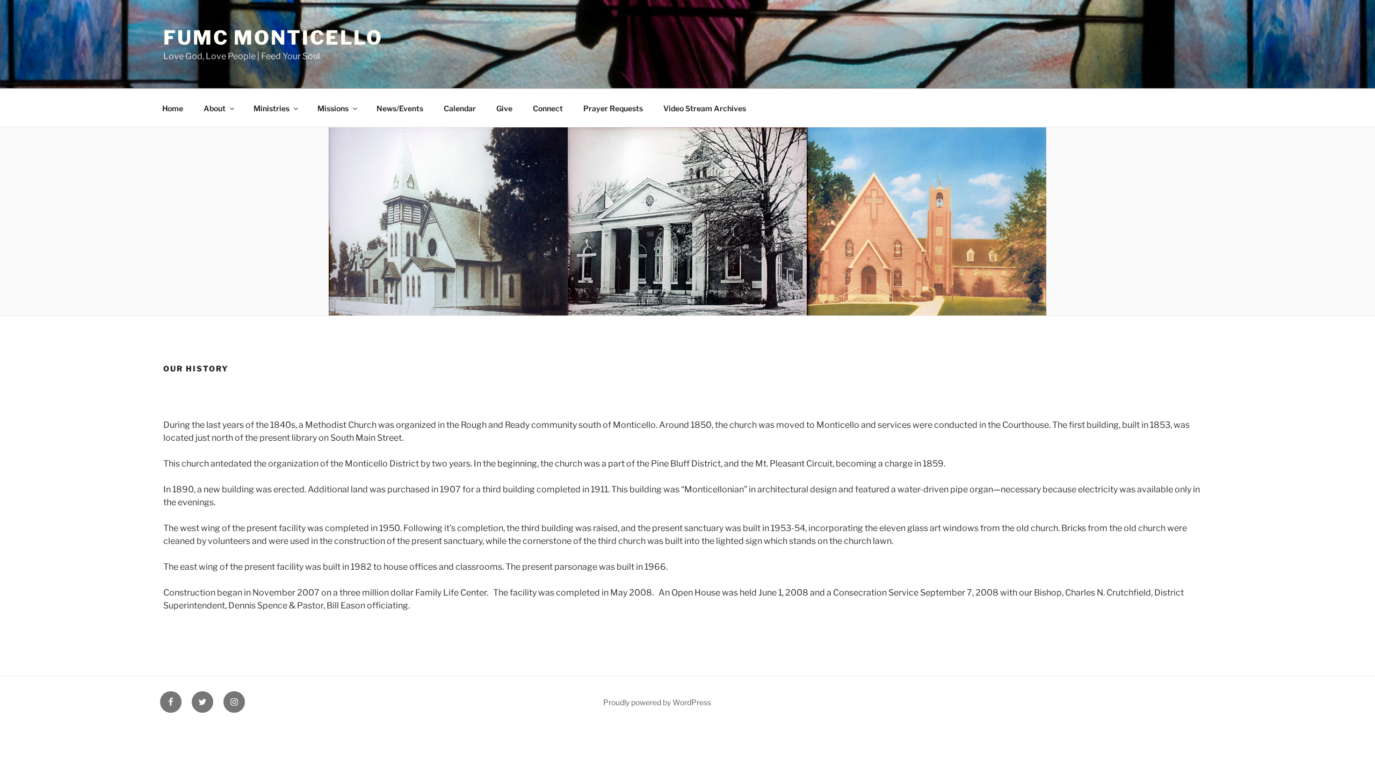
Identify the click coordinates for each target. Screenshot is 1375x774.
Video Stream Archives (704, 108)
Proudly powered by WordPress (657, 702)
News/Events (400, 108)
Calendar (460, 108)
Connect (548, 108)
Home (172, 108)
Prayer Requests (613, 108)
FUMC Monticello (273, 37)
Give (504, 108)
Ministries (272, 108)
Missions (333, 108)
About (215, 108)
